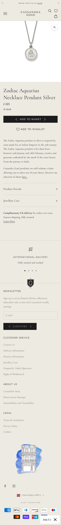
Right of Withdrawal (13, 374)
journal (39, 3)
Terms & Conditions (13, 420)
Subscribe (20, 326)
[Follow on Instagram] (14, 486)
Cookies (7, 431)
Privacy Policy (10, 426)
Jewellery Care (10, 362)
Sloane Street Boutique (14, 397)
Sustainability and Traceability (18, 402)
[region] (30, 256)
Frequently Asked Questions (17, 368)
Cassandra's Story (11, 391)
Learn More (9, 221)
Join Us (47, 519)
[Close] (55, 519)
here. (24, 176)
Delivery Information (13, 350)
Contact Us (9, 344)
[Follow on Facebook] (5, 486)
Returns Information (13, 356)
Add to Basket (30, 119)
